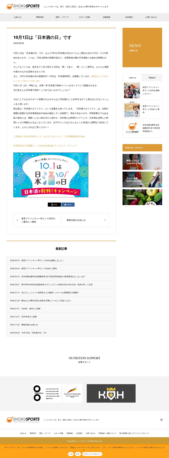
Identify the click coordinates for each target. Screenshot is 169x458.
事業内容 (40, 17)
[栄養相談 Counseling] (142, 203)
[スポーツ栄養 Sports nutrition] (142, 186)
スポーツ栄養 (84, 17)
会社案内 (129, 17)
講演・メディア (62, 17)
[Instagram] (161, 420)
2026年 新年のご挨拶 (30, 308)
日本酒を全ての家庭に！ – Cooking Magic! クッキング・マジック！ (45, 145)
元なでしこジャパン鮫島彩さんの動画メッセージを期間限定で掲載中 (50, 292)
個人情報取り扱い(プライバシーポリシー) (134, 433)
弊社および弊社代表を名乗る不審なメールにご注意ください (46, 300)
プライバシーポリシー (92, 454)
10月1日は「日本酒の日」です (34, 332)
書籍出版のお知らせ (29, 324)
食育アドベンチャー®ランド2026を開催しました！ (42, 260)
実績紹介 (152, 77)
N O (78, 454)
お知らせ (17, 17)
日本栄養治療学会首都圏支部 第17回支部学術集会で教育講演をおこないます (53, 276)
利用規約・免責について (107, 433)
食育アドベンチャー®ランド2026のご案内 (39, 268)
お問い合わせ (151, 17)
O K (70, 454)
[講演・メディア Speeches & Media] (142, 168)
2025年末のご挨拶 (29, 316)
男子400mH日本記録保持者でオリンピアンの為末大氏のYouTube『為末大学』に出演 (56, 284)
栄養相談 (106, 17)
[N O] (165, 451)
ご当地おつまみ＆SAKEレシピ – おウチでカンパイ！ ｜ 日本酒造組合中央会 (49, 136)
